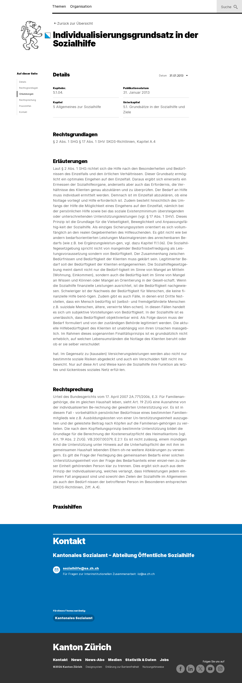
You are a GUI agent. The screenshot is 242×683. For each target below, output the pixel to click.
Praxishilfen (25, 106)
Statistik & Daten (140, 660)
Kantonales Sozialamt (73, 618)
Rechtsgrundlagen (28, 88)
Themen (59, 6)
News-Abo (95, 660)
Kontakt (23, 112)
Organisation (81, 6)
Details (22, 82)
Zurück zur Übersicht (75, 23)
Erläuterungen (26, 94)
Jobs (164, 660)
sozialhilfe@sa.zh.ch (81, 568)
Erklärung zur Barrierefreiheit (122, 666)
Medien (115, 660)
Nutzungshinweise (153, 666)
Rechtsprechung (27, 100)
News (76, 660)
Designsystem (94, 666)
